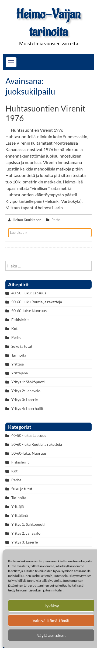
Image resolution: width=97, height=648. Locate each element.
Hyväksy (51, 605)
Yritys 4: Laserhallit (27, 408)
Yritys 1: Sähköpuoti (28, 381)
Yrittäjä (17, 364)
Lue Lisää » (18, 232)
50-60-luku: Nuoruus (29, 310)
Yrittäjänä (19, 373)
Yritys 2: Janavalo (25, 390)
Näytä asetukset (51, 635)
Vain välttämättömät (51, 620)
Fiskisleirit (20, 319)
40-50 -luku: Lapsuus (28, 293)
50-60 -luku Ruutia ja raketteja (36, 301)
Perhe (56, 220)
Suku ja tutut (21, 346)
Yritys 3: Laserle (24, 399)
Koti (15, 328)
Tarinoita (18, 355)
